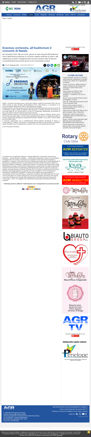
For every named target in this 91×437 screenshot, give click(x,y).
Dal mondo (78, 409)
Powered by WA (83, 416)
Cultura (30, 14)
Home (4, 18)
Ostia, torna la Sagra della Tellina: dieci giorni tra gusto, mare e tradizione (75, 111)
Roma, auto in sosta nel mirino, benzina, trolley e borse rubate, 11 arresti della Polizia (73, 107)
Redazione (55, 411)
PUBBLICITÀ (32, 2)
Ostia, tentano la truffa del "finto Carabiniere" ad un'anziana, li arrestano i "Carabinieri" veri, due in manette (74, 93)
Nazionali (52, 14)
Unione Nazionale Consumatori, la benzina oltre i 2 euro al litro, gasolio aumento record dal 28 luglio (74, 126)
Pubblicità (69, 411)
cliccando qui (32, 433)
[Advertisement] (45, 32)
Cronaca (9, 14)
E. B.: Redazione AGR (12, 65)
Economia (17, 14)
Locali (37, 14)
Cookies (85, 411)
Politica (24, 14)
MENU (7, 2)
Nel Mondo (60, 14)
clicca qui (59, 435)
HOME (14, 2)
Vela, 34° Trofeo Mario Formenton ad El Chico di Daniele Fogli (75, 102)
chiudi (62, 433)
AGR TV (73, 14)
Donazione (81, 14)
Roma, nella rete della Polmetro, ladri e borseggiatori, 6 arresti (75, 98)
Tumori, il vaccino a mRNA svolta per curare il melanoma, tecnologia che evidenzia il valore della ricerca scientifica (74, 87)
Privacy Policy (77, 411)
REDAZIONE (22, 2)
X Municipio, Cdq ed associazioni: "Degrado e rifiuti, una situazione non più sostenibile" (74, 115)
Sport (67, 14)
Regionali (44, 14)
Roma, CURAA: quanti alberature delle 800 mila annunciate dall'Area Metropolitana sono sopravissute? (75, 121)
